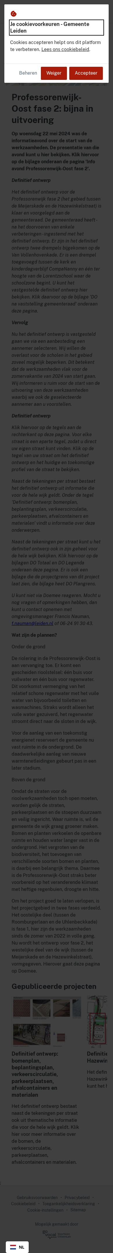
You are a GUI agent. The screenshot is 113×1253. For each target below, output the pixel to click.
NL (21, 1247)
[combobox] (17, 1247)
